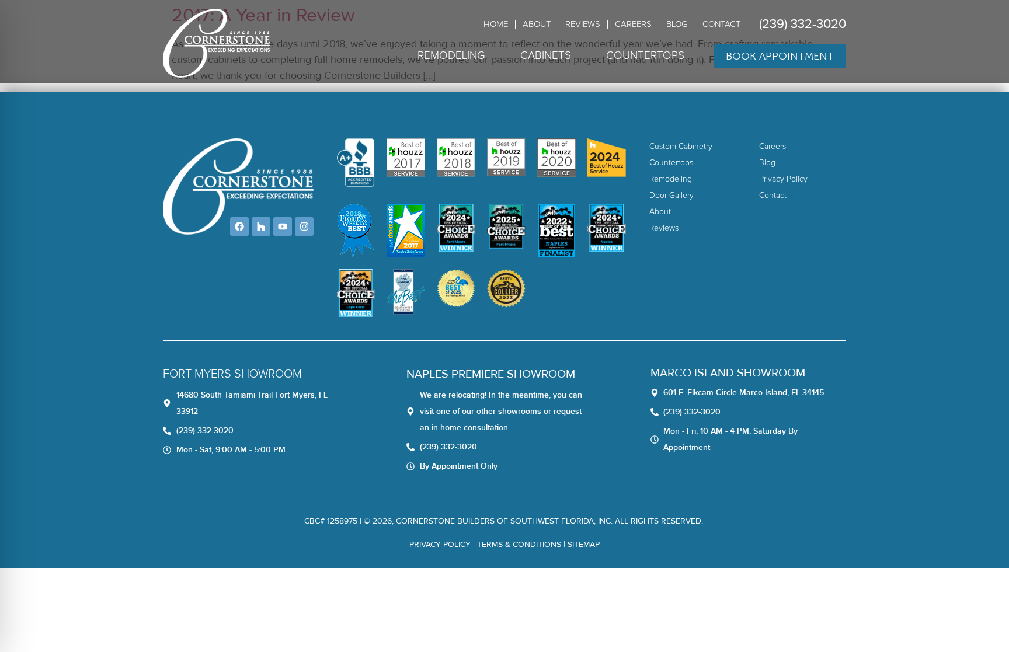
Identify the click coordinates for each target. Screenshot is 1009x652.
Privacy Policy (440, 544)
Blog (677, 24)
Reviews (582, 24)
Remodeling (451, 55)
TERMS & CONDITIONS (519, 544)
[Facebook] (239, 226)
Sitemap (584, 544)
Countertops (645, 55)
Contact (721, 24)
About (537, 24)
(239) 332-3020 (802, 24)
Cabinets (545, 55)
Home (495, 24)
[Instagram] (304, 226)
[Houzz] (261, 226)
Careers (633, 24)
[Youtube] (282, 226)
